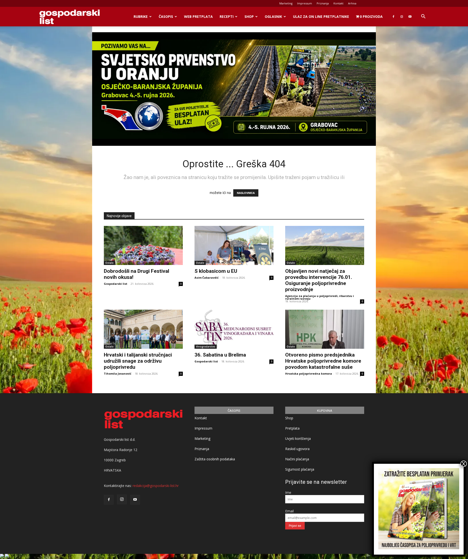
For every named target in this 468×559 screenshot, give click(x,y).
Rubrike (141, 16)
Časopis (166, 16)
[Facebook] (393, 16)
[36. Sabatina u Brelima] (234, 329)
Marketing (285, 3)
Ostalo (109, 262)
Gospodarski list (115, 283)
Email (289, 511)
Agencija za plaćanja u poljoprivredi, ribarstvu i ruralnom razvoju (319, 297)
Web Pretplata (198, 16)
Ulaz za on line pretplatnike (321, 16)
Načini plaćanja (297, 459)
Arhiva (352, 3)
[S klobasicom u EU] (234, 245)
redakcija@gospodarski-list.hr (156, 485)
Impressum (304, 3)
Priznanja (323, 3)
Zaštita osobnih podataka (215, 459)
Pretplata (292, 428)
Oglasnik (273, 16)
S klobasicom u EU (216, 271)
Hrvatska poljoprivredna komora (308, 373)
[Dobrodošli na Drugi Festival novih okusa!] (143, 245)
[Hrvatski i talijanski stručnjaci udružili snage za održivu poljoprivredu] (143, 329)
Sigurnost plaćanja (299, 469)
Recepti (227, 16)
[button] (423, 17)
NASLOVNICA (246, 193)
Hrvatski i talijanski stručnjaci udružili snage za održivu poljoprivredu (138, 361)
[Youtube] (410, 16)
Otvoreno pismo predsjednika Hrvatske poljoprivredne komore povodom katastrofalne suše (323, 361)
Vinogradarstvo (205, 346)
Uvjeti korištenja (298, 438)
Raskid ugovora (297, 448)
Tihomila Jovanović (117, 373)
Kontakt (338, 3)
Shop (249, 16)
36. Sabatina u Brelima (220, 355)
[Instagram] (401, 16)
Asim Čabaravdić (207, 277)
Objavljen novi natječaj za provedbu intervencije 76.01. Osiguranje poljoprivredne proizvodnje (318, 280)
